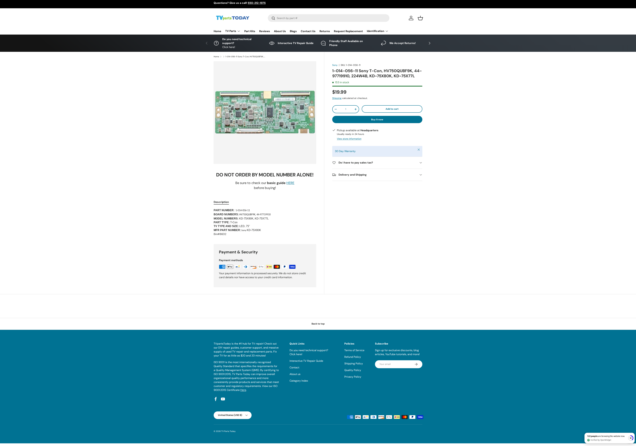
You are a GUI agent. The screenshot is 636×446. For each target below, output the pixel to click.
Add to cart (392, 108)
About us (295, 374)
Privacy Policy (352, 376)
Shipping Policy (353, 363)
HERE (290, 183)
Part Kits (249, 31)
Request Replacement (348, 31)
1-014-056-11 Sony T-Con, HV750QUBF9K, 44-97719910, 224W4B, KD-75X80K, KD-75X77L (245, 57)
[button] (420, 18)
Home (217, 31)
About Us (280, 31)
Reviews (264, 31)
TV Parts (230, 31)
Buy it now (377, 119)
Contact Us (308, 31)
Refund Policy (352, 357)
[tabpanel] (265, 222)
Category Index (299, 380)
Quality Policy (352, 370)
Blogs (293, 31)
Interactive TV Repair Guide (306, 361)
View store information (349, 138)
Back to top (318, 323)
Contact (294, 367)
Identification (375, 31)
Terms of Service (354, 350)
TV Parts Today (228, 431)
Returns (324, 31)
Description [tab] (221, 202)
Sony (335, 65)
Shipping (337, 98)
